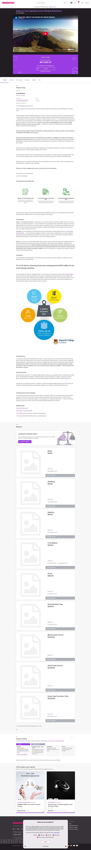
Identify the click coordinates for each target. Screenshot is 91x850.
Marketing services (73, 825)
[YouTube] (18, 829)
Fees (70, 823)
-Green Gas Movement (22, 408)
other (38, 100)
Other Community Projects (22, 100)
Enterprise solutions (73, 829)
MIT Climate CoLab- (22, 413)
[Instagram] (20, 829)
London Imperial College (67, 274)
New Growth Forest (55, 635)
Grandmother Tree (55, 604)
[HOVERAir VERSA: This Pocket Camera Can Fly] (30, 785)
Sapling (51, 512)
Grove (50, 573)
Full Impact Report (21, 416)
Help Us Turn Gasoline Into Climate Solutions (39, 11)
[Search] (37, 2)
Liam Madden (20, 13)
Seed (50, 451)
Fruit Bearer (53, 543)
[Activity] (78, 3)
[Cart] (74, 3)
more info (18, 95)
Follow (45, 68)
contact (23, 95)
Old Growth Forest (55, 665)
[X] (15, 829)
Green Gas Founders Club (58, 696)
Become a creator (73, 827)
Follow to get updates (22, 754)
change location (52, 6)
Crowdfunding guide (59, 740)
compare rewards (25, 441)
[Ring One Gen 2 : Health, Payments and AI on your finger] (61, 785)
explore (51, 769)
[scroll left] (71, 737)
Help (50, 740)
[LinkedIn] (22, 829)
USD (65, 2)
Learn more (34, 753)
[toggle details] (44, 812)
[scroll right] (74, 768)
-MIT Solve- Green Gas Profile (24, 410)
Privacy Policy (16, 845)
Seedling (51, 481)
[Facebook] (13, 829)
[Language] (71, 3)
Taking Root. (67, 378)
